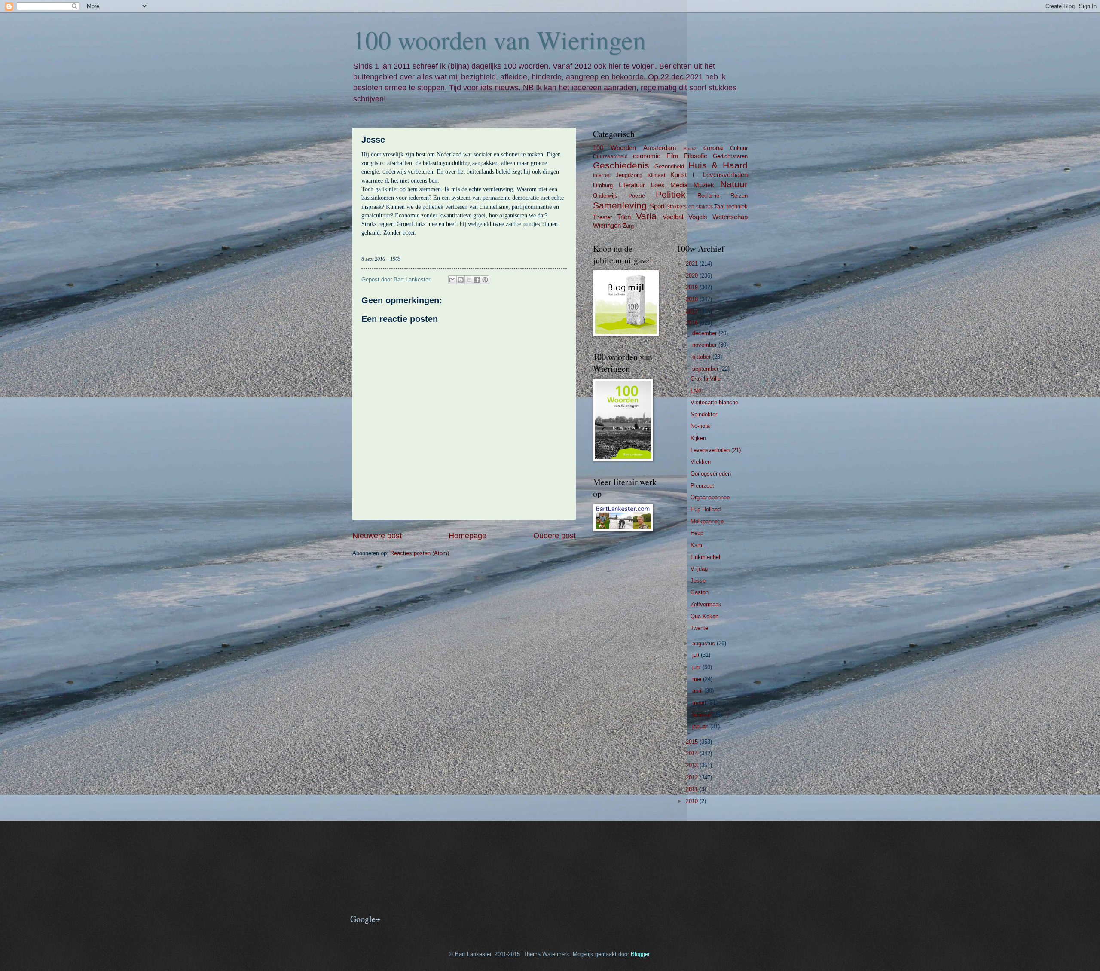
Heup (697, 533)
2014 (693, 753)
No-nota (700, 426)
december (705, 333)
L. (695, 175)
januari (701, 726)
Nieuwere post (377, 535)
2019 (693, 287)
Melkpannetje (707, 521)
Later (697, 390)
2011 (693, 789)
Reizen (739, 195)
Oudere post (554, 535)
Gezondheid (669, 166)
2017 (693, 311)
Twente (699, 628)
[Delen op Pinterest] (485, 279)
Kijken (698, 438)
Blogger (640, 954)
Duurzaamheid (610, 156)
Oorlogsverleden (711, 473)
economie (646, 155)
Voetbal (673, 216)
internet (602, 175)
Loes (658, 185)
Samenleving (620, 205)
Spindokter (704, 414)
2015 (693, 742)
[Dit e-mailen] (452, 279)
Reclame (708, 195)
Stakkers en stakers (689, 206)
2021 (693, 263)
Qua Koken (704, 616)
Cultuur (739, 148)
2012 (693, 777)
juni (697, 667)
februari (702, 714)
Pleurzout (702, 485)
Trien (624, 216)
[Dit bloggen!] (460, 279)
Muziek (704, 185)
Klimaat (656, 175)
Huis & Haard (718, 165)
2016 (693, 323)
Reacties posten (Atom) (419, 553)
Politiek (671, 194)
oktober (702, 357)
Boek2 (690, 148)
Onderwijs (605, 195)
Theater (602, 217)
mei (697, 679)
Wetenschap (730, 216)
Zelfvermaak (706, 604)
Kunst (678, 174)
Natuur (734, 184)
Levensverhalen (725, 174)
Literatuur (632, 185)
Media (679, 185)
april (698, 690)
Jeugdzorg (629, 175)
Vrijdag (699, 568)
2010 (693, 801)
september (706, 369)
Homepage (467, 535)
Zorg (628, 226)
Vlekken (701, 461)
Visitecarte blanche (714, 402)
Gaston (700, 592)
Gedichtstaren (730, 156)
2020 (693, 275)
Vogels (697, 216)
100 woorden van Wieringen (499, 39)
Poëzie (637, 195)
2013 (693, 765)
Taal (719, 206)
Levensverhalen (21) (716, 450)
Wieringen (607, 225)
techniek (737, 206)
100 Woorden (614, 147)
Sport (657, 206)
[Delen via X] (468, 279)
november (705, 345)
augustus (704, 643)
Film (672, 155)
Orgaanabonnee (710, 497)
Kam (696, 545)
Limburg (603, 185)
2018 (693, 299)
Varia (646, 216)
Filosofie (695, 155)
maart (700, 702)
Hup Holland (706, 509)
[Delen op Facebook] (477, 279)
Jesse (698, 580)
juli (696, 655)
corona (713, 147)
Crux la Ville (706, 379)
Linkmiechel (705, 557)
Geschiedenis (621, 165)
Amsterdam (659, 147)
